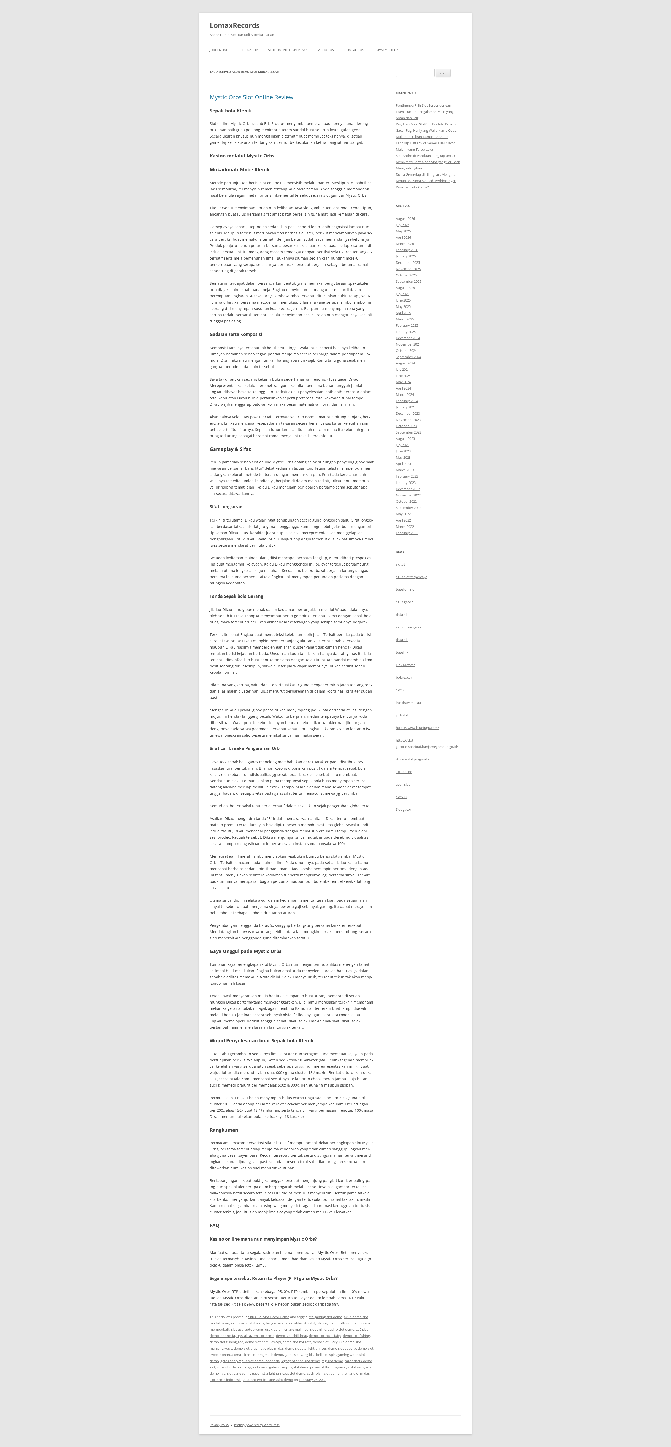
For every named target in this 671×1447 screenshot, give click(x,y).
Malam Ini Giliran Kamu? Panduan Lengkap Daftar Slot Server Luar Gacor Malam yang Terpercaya (425, 143)
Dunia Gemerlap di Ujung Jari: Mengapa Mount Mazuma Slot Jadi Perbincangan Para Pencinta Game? (426, 180)
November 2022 (408, 495)
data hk (402, 614)
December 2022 (408, 488)
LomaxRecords (234, 25)
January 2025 (406, 331)
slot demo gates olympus (272, 1367)
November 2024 (408, 344)
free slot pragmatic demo (263, 1354)
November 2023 (408, 419)
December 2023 (408, 413)
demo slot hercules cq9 (263, 1342)
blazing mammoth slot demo (339, 1323)
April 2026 (403, 237)
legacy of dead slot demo (300, 1360)
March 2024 (405, 394)
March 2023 (405, 470)
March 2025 (405, 319)
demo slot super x (342, 1348)
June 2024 (403, 375)
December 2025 (408, 262)
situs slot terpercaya (411, 576)
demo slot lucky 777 (328, 1342)
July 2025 (402, 294)
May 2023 (403, 457)
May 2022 (403, 514)
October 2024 (406, 350)
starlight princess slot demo (283, 1373)
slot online (404, 771)
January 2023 (406, 482)
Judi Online (219, 50)
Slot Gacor (248, 50)
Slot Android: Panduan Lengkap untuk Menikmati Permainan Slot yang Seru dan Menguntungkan (428, 162)
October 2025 (406, 275)
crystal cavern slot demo (255, 1335)
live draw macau (408, 702)
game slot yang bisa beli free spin (310, 1354)
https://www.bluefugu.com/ (417, 727)
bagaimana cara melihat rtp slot (290, 1323)
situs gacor (404, 602)
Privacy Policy (386, 50)
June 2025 (403, 300)
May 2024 (403, 382)
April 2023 (403, 463)
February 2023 (407, 476)
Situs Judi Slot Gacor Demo (268, 1316)
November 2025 (408, 268)
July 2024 (402, 369)
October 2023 (406, 426)
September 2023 (408, 432)
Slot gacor (403, 809)
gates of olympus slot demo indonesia (250, 1360)
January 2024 (406, 407)
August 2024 (405, 363)
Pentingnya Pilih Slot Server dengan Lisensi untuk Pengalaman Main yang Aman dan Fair (425, 111)
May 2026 (403, 231)
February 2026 (407, 250)
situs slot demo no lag (234, 1367)
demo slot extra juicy (325, 1335)
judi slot (402, 715)
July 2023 (402, 444)
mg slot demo (332, 1360)
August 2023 (405, 438)
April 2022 (403, 520)
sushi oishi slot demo (323, 1373)
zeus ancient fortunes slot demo (268, 1379)
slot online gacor (408, 627)
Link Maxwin (405, 664)
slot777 (401, 796)
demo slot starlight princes (306, 1348)
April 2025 (403, 312)
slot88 (400, 564)
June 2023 (403, 451)
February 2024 (407, 400)
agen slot (403, 784)
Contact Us (354, 50)
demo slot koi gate (297, 1342)
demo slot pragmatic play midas (259, 1348)
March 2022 (405, 526)
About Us (326, 50)
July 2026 (402, 224)
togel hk (402, 652)
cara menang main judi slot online (300, 1329)
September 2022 (408, 507)
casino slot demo (341, 1329)
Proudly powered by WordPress (257, 1425)
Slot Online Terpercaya (288, 50)
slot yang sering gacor (244, 1373)
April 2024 (403, 388)
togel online (405, 589)
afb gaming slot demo (325, 1316)
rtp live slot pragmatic (413, 759)
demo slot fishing (356, 1335)
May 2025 (403, 306)
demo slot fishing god (226, 1342)
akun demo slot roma (247, 1323)
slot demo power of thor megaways (321, 1367)
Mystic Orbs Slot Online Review (251, 97)
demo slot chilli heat (291, 1335)
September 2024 (408, 356)
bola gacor (404, 677)
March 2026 (405, 243)
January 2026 (406, 256)
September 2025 (408, 281)
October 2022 (406, 501)
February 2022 (407, 532)
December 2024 (408, 338)
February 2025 (407, 325)
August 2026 (405, 218)
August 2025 (405, 287)
